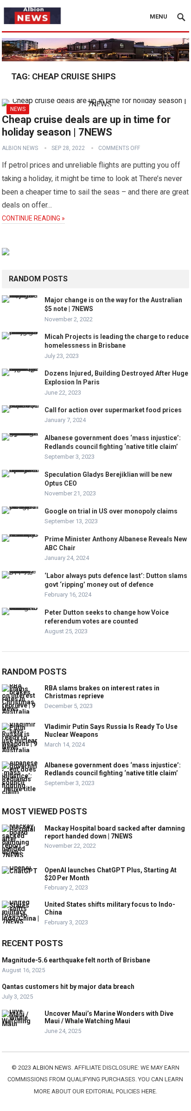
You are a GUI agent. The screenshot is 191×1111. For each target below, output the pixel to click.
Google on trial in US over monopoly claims (111, 511)
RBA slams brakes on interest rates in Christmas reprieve (102, 692)
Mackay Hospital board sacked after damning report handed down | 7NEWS (115, 832)
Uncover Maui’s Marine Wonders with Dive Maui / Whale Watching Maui (109, 1017)
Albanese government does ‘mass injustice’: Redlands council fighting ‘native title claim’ (113, 769)
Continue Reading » (33, 218)
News (17, 109)
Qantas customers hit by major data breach (68, 986)
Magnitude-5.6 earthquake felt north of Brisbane (76, 960)
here (148, 1091)
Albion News (20, 148)
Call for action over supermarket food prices (113, 410)
